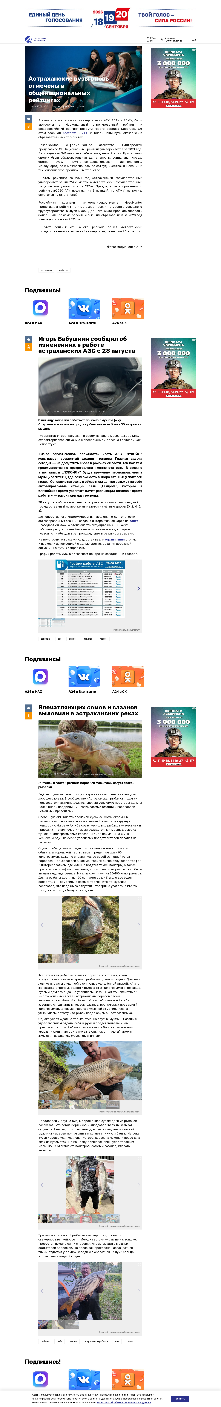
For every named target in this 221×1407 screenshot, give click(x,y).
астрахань (46, 270)
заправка (45, 639)
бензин (72, 639)
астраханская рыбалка (96, 1341)
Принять (180, 1398)
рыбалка (45, 1341)
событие (63, 270)
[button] (139, 588)
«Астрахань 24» (75, 133)
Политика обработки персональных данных (124, 1402)
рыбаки (73, 1341)
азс (59, 639)
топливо (88, 639)
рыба (59, 1341)
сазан (130, 1341)
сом (117, 1341)
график (103, 639)
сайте (133, 521)
